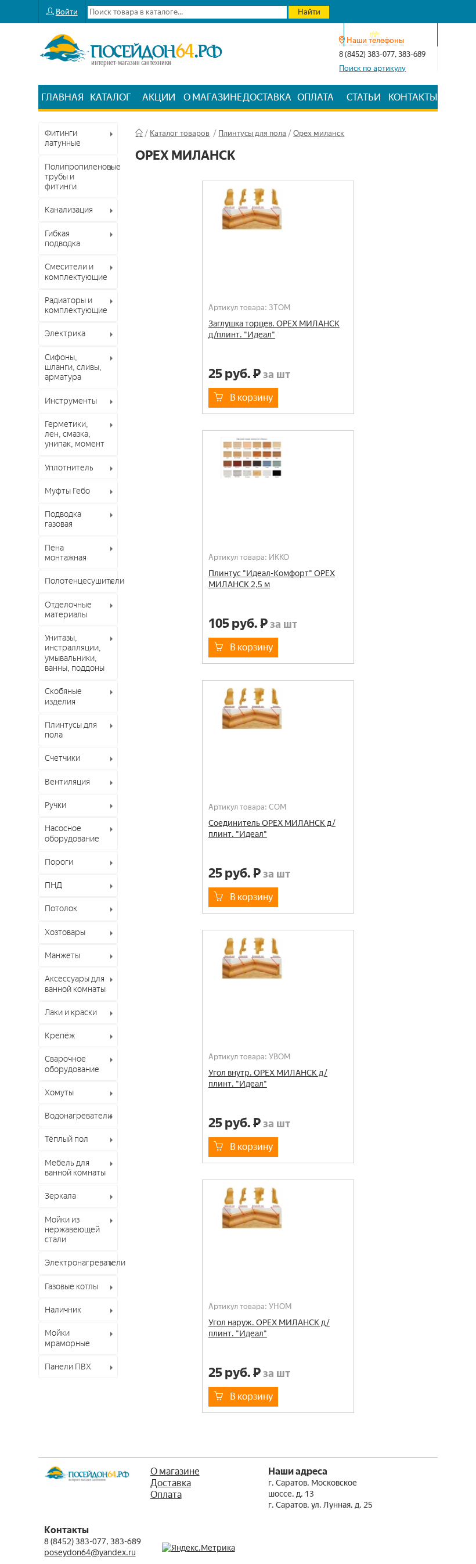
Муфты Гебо (67, 491)
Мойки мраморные (67, 1338)
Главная (62, 97)
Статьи (364, 97)
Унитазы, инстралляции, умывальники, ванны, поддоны (74, 652)
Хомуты (59, 1092)
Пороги (59, 862)
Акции (158, 97)
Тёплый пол (66, 1139)
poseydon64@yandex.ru (90, 1552)
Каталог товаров (180, 133)
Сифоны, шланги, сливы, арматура (73, 367)
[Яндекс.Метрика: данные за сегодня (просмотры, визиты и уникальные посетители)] (198, 1548)
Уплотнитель (69, 467)
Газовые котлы (71, 1286)
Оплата (315, 97)
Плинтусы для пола (71, 730)
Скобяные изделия (63, 696)
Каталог (110, 97)
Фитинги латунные (63, 138)
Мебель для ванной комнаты (75, 1167)
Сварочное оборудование (72, 1064)
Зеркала (60, 1196)
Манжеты (62, 955)
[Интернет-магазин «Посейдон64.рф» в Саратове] (131, 73)
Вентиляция (67, 781)
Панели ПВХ (68, 1366)
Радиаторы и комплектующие (76, 305)
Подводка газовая (63, 519)
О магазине (212, 97)
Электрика (65, 333)
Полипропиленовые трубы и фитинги (81, 176)
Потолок (61, 908)
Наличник (63, 1309)
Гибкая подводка (62, 238)
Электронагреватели (81, 1262)
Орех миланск (318, 133)
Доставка (267, 97)
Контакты (413, 97)
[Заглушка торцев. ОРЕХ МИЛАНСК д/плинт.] (278, 219)
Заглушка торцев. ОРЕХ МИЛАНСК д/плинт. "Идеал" (274, 329)
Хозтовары (65, 932)
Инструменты (71, 401)
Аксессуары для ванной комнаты (75, 983)
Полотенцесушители (81, 581)
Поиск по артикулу (372, 68)
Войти (67, 12)
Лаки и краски (71, 1012)
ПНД (53, 885)
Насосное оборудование (72, 833)
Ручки (55, 805)
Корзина (396, 35)
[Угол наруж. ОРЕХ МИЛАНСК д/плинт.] (278, 1218)
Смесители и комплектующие (76, 271)
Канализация (69, 209)
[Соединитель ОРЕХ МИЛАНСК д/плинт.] (278, 718)
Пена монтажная (65, 552)
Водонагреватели (78, 1115)
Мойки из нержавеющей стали (72, 1229)
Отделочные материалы (68, 609)
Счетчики (62, 758)
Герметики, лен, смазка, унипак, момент (74, 434)
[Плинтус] (278, 469)
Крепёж (60, 1035)
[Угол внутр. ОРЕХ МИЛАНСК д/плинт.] (278, 968)
